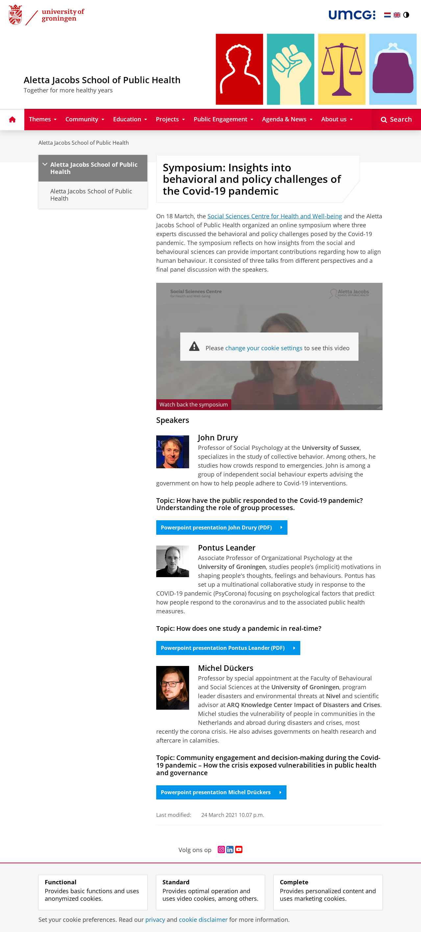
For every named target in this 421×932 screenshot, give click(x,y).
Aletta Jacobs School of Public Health (83, 142)
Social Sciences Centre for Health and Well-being (275, 216)
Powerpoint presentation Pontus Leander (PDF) (223, 647)
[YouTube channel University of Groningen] (238, 850)
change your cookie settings (264, 348)
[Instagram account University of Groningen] (221, 850)
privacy (155, 919)
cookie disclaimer (203, 919)
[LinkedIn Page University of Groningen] (230, 850)
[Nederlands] (387, 14)
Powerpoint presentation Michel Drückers (216, 792)
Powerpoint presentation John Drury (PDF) (216, 527)
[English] (397, 14)
